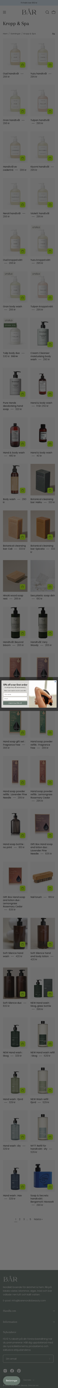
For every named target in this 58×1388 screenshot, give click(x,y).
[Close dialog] (55, 681)
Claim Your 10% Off (15, 703)
